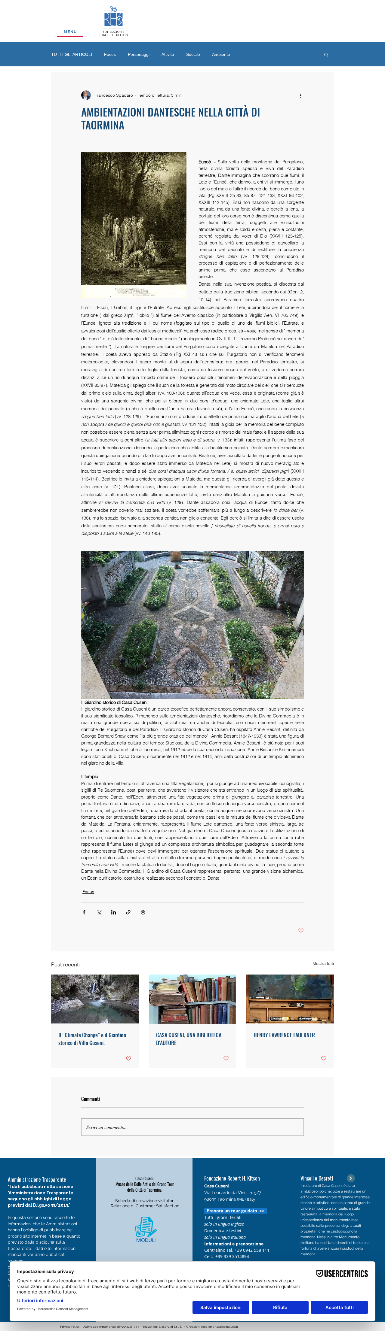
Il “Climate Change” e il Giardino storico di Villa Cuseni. (92, 1039)
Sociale (193, 54)
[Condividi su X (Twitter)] (99, 912)
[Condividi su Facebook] (84, 912)
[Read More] (351, 1178)
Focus (110, 54)
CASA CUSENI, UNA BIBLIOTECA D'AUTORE (188, 1039)
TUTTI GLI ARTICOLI (71, 54)
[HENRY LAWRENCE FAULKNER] (290, 999)
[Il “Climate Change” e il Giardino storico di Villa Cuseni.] (95, 999)
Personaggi (138, 54)
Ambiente (221, 54)
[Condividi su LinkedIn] (113, 912)
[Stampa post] (143, 912)
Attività (168, 54)
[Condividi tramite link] (128, 912)
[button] (326, 54)
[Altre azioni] (300, 95)
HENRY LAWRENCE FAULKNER (284, 1035)
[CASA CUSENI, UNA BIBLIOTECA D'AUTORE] (192, 999)
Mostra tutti (323, 963)
